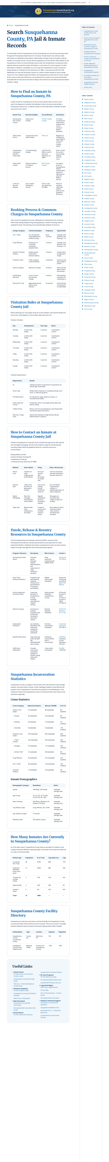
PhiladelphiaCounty (90, 261)
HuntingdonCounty (90, 195)
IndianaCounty (89, 198)
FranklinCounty (89, 186)
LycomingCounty (89, 227)
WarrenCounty (89, 293)
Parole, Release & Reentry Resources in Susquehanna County (91, 65)
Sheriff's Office (58, 158)
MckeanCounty (89, 230)
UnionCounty (88, 287)
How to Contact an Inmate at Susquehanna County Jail (91, 58)
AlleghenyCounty (90, 103)
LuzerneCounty (89, 224)
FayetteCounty (89, 179)
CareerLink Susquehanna (63, 625)
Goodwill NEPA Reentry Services (51, 983)
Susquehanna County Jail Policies (51, 972)
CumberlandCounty (90, 163)
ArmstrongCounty (90, 106)
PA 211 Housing (64, 613)
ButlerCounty (88, 128)
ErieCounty (88, 176)
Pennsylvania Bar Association (50, 998)
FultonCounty (88, 189)
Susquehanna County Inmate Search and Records (91, 33)
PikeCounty (88, 264)
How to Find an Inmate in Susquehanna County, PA (92, 40)
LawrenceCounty (89, 214)
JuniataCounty (89, 205)
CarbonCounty (89, 138)
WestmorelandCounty (91, 303)
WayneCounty (89, 299)
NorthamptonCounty (91, 250)
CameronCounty (89, 135)
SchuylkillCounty (89, 271)
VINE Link (45, 136)
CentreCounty (89, 141)
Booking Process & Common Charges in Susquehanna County (91, 46)
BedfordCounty (89, 112)
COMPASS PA (63, 637)
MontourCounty (89, 246)
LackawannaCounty (90, 208)
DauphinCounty (89, 166)
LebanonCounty (89, 218)
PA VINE (61, 648)
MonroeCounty (89, 240)
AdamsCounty (89, 99)
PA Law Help (45, 990)
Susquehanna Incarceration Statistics (91, 71)
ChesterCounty (89, 144)
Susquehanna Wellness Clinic (50, 1008)
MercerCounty (89, 234)
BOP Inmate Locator (45, 164)
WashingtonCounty (90, 296)
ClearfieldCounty (89, 150)
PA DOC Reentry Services (48, 977)
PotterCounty (88, 267)
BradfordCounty (89, 122)
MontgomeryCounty (91, 243)
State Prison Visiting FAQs (22, 998)
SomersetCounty (89, 277)
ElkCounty (87, 173)
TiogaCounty (88, 283)
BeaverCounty (89, 109)
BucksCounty (88, 125)
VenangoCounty (89, 290)
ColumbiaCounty (89, 157)
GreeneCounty (89, 192)
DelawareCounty (89, 170)
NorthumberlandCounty (89, 254)
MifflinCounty (88, 237)
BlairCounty (88, 119)
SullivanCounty (89, 280)
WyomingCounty (89, 306)
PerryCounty (88, 258)
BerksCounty (88, 115)
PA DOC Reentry (63, 584)
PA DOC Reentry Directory (64, 610)
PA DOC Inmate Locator (47, 120)
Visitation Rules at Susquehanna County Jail (92, 52)
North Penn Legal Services (49, 987)
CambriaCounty (89, 131)
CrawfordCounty (89, 160)
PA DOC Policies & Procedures (23, 1015)
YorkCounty (88, 309)
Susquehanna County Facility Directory (91, 83)
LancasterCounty (90, 211)
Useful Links (88, 87)
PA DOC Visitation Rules (21, 990)
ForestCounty (88, 182)
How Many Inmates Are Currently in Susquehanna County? (91, 77)
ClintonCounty (89, 154)
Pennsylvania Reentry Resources (51, 980)
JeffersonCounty (89, 202)
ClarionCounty (89, 147)
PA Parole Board (64, 557)
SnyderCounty (89, 274)
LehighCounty (89, 221)
